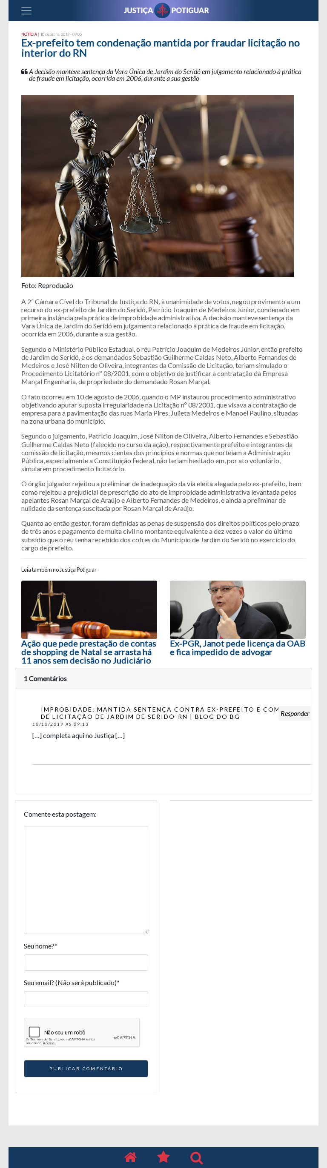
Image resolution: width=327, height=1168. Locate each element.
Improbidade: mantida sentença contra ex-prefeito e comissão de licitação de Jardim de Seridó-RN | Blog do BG (172, 713)
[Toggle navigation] (26, 11)
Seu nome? (40, 946)
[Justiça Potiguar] (130, 1158)
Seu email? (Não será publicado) (72, 982)
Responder (295, 713)
